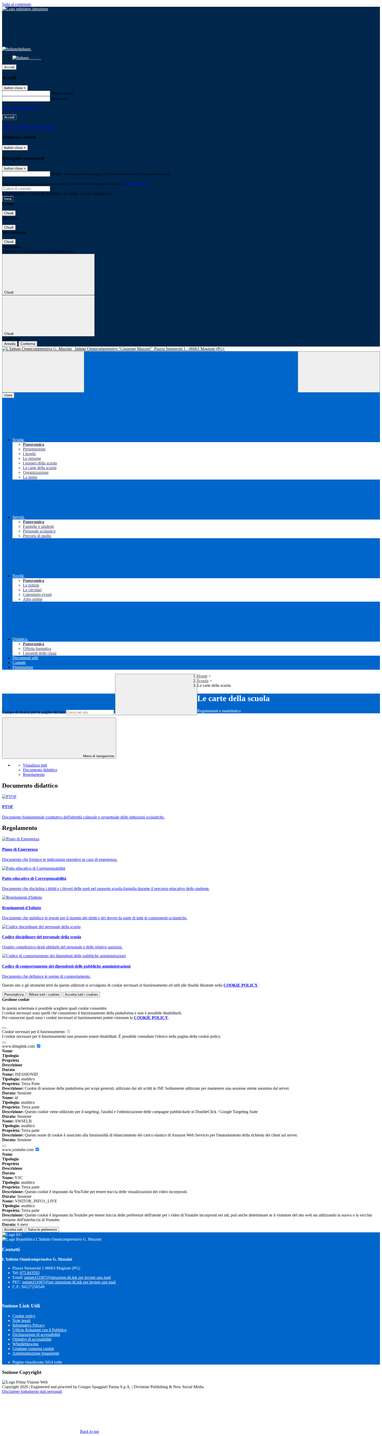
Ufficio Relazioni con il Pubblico (39, 1330)
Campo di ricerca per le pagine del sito (33, 712)
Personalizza (14, 994)
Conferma (28, 344)
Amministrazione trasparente (35, 1353)
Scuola (202, 681)
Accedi (9, 67)
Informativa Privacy (28, 1325)
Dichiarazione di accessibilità (36, 1334)
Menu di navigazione (98, 756)
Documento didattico (40, 770)
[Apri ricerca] (339, 372)
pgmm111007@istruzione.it (67, 1277)
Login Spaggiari (135, 184)
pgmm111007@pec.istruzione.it (69, 1282)
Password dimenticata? (20, 108)
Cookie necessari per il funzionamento (34, 1031)
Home (202, 676)
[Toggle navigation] (43, 372)
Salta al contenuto (16, 4)
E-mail (56, 173)
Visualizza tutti (35, 765)
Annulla (9, 344)
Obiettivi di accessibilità (31, 1339)
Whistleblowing (25, 1344)
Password (59, 98)
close (8, 395)
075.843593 (29, 1273)
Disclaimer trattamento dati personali (32, 1391)
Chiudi (9, 213)
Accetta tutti (81, 994)
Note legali (21, 1320)
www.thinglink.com (19, 1046)
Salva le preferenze (42, 1230)
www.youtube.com (18, 1149)
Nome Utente (62, 93)
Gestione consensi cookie (33, 1348)
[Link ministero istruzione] (25, 9)
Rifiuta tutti (44, 994)
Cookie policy (24, 1316)
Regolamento (34, 774)
